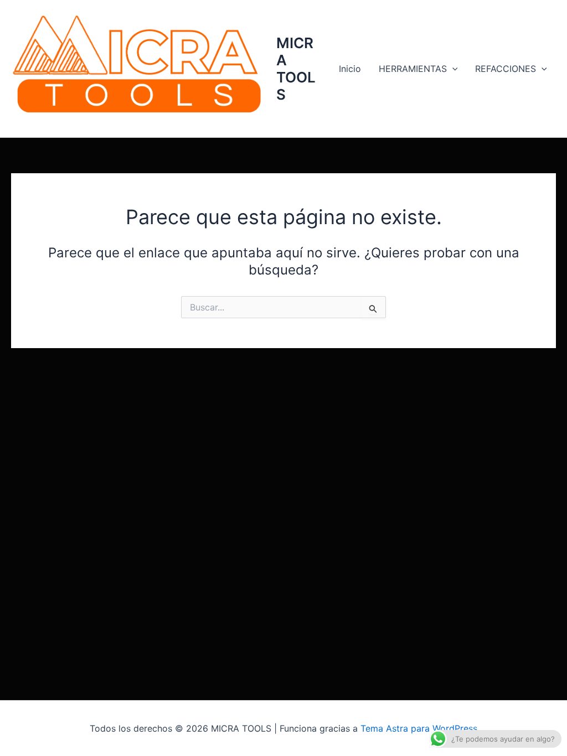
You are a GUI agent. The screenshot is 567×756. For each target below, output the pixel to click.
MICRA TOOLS (296, 68)
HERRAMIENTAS (413, 68)
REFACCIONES (505, 68)
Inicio (350, 68)
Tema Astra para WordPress (418, 728)
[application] (452, 68)
